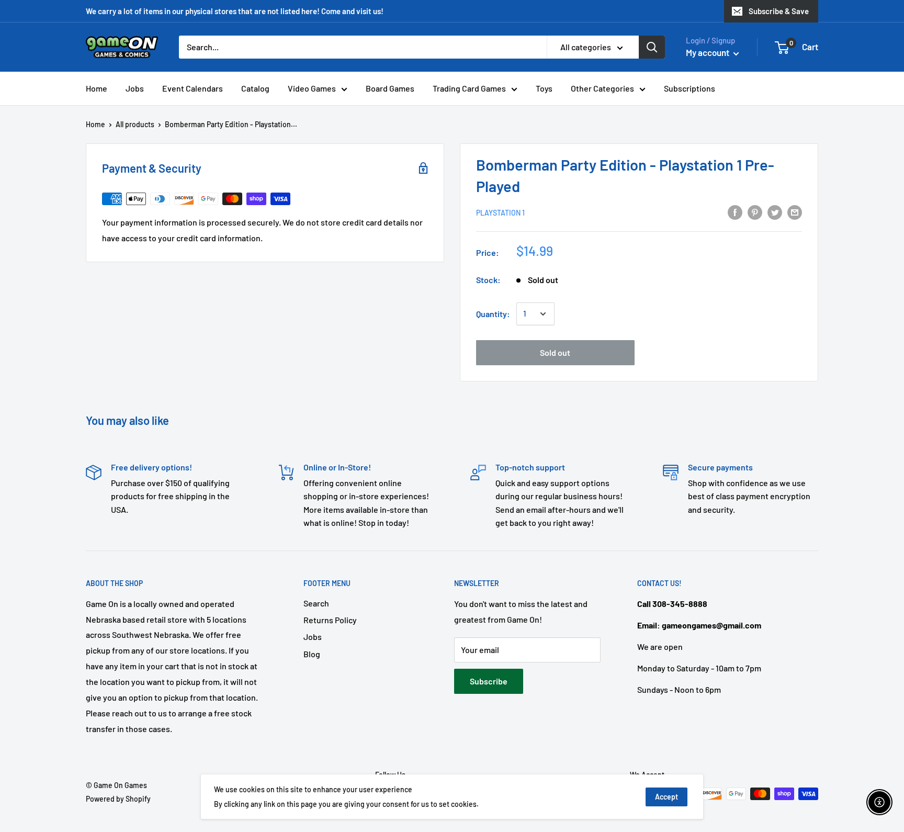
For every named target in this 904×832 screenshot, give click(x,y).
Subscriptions (689, 88)
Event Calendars (192, 88)
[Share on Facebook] (735, 212)
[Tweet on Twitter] (774, 212)
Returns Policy (330, 620)
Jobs (135, 88)
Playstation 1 (500, 212)
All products (135, 124)
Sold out (555, 352)
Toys (544, 88)
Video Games (312, 88)
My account (708, 52)
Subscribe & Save (779, 11)
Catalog (255, 88)
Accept (666, 796)
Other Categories (602, 88)
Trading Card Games (469, 88)
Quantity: (493, 314)
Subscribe (488, 681)
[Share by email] (794, 212)
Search (316, 603)
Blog (311, 654)
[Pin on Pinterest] (755, 212)
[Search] (652, 47)
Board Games (390, 88)
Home (96, 88)
